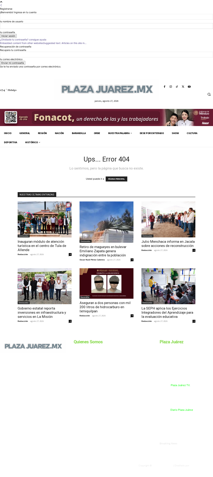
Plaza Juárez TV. (180, 385)
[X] (183, 87)
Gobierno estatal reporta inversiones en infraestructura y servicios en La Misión (42, 312)
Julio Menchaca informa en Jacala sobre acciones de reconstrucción (168, 244)
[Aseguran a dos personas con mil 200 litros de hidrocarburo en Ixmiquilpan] (106, 283)
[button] (209, 94)
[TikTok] (177, 87)
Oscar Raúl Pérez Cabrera (92, 259)
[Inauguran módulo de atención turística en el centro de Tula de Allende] (45, 219)
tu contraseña (7, 32)
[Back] (1, 5)
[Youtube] (189, 87)
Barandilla (85, 297)
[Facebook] (164, 87)
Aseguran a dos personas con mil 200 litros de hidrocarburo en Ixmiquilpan (105, 307)
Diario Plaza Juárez (181, 409)
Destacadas (24, 236)
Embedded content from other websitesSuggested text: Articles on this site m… (43, 43)
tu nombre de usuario (11, 21)
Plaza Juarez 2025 (162, 465)
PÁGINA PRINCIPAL (116, 179)
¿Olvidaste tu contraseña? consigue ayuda (23, 39)
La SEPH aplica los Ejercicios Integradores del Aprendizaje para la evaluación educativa (167, 312)
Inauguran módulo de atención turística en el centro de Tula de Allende (42, 246)
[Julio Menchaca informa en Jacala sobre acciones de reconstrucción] (168, 219)
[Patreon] (18, 375)
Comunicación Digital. (201, 465)
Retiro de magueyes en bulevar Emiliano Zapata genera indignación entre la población (103, 251)
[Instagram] (170, 87)
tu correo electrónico (11, 59)
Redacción (23, 254)
